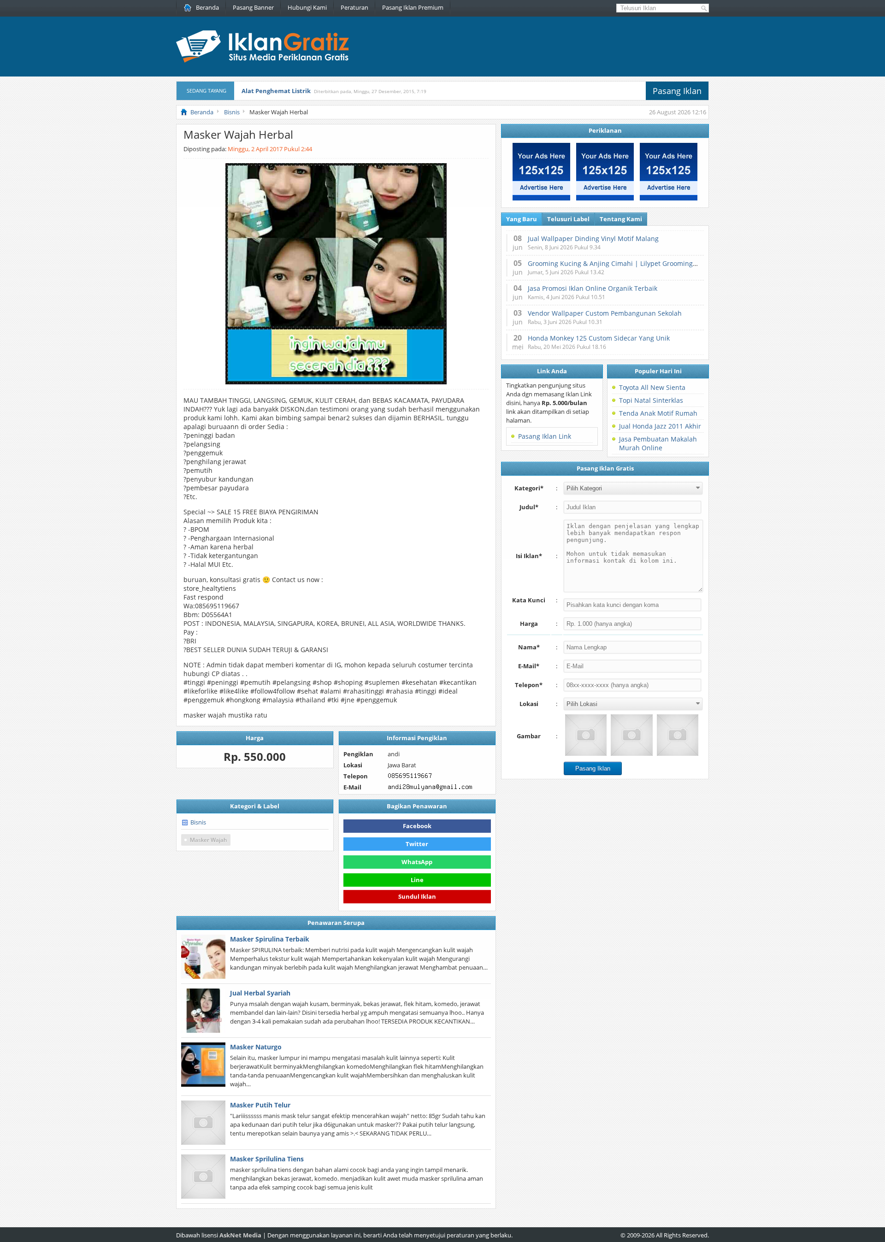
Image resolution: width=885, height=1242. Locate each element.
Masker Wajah (208, 840)
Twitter (417, 844)
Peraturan (354, 7)
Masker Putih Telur (260, 1105)
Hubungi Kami (307, 7)
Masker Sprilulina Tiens (267, 1158)
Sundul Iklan (417, 897)
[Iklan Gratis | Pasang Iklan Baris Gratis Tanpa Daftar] (262, 60)
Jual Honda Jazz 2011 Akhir (660, 426)
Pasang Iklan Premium (412, 7)
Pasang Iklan (677, 90)
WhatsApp (416, 862)
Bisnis (198, 822)
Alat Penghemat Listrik (276, 91)
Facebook (417, 826)
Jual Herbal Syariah (260, 993)
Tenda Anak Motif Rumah (658, 413)
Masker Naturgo (256, 1046)
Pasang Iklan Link (544, 436)
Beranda (207, 7)
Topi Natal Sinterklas (651, 400)
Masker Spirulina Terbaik (269, 939)
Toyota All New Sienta (652, 387)
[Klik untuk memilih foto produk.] (586, 735)
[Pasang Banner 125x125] (541, 198)
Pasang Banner (253, 7)
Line (417, 880)
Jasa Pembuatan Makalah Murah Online (658, 443)
